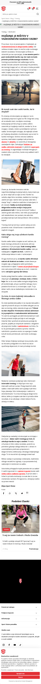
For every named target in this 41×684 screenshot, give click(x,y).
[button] (20, 14)
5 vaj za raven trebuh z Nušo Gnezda (20, 535)
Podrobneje (33, 549)
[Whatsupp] (10, 493)
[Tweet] (22, 493)
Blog (11, 18)
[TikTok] (20, 645)
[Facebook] (4, 493)
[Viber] (16, 493)
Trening (17, 18)
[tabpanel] (20, 528)
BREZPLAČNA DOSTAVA (20, 2)
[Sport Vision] (3, 9)
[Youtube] (15, 645)
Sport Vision (5, 18)
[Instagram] (4, 645)
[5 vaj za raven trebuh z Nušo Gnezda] (20, 519)
